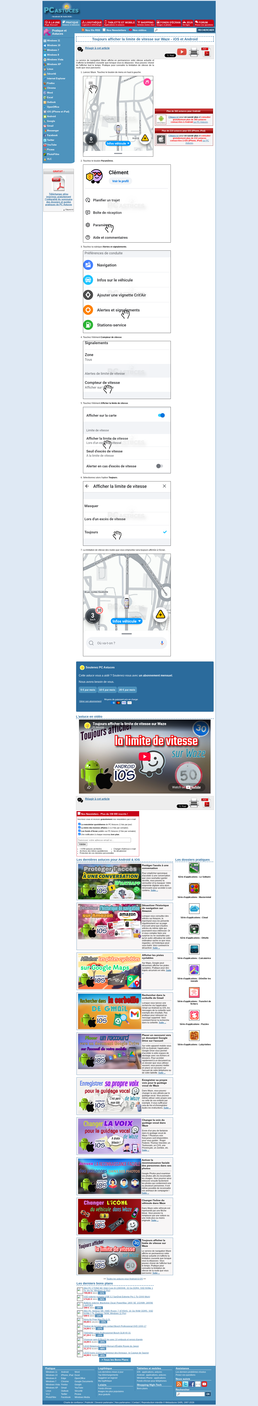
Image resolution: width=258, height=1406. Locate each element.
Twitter (64, 1394)
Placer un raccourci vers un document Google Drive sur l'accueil (156, 1038)
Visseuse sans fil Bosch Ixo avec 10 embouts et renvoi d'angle (113, 1339)
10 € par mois (107, 689)
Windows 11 (51, 1372)
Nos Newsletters (116, 30)
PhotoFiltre (51, 1397)
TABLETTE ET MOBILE (119, 23)
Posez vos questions (185, 1375)
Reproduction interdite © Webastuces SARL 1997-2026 (167, 1402)
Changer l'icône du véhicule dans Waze (154, 1201)
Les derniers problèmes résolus (191, 1372)
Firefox (64, 1384)
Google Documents (84, 1381)
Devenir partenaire (104, 1402)
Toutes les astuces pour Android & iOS (125, 1279)
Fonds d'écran (105, 1388)
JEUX (188, 23)
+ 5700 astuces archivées (91, 849)
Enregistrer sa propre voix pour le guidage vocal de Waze (154, 1083)
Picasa (78, 1394)
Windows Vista (53, 1384)
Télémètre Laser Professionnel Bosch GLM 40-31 (107, 1333)
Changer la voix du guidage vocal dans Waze (154, 1123)
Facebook (66, 1397)
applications (148, 1372)
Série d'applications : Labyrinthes (194, 1044)
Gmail (64, 1388)
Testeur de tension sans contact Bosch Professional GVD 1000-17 (115, 1326)
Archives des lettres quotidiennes (94, 851)
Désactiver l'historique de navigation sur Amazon (155, 908)
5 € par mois (88, 689)
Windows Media (82, 1397)
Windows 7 (51, 1381)
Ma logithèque (105, 1381)
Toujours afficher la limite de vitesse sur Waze (154, 1243)
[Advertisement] (146, 10)
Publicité (89, 1402)
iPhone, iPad (67, 1375)
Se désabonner (120, 851)
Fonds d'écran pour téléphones (152, 1381)
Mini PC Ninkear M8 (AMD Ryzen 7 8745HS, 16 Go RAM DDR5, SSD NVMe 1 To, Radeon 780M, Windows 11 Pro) (118, 1312)
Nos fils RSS (92, 30)
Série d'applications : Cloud (194, 917)
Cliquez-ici (69, 209)
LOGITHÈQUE (92, 23)
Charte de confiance (73, 1402)
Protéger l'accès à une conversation (155, 867)
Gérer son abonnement (90, 701)
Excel (77, 1375)
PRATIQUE (71, 23)
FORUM (204, 23)
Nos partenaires (122, 1402)
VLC (48, 1394)
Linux (48, 1391)
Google (78, 1384)
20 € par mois (127, 689)
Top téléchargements (108, 1375)
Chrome (65, 1381)
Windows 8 (51, 1378)
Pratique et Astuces (59, 32)
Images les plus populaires (111, 1391)
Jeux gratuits (104, 1394)
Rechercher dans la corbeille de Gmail (153, 996)
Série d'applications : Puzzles (194, 1024)
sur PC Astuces (200, 122)
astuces (158, 1372)
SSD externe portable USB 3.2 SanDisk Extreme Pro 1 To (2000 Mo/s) (117, 1297)
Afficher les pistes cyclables (153, 956)
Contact (136, 1402)
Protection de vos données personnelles (97, 853)
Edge (63, 1378)
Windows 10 (52, 1375)
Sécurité (78, 1391)
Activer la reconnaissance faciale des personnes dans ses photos (156, 1164)
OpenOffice (80, 1378)
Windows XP (52, 1388)
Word (77, 1372)
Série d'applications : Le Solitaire (194, 877)
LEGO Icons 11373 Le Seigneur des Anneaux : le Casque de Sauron (116, 1353)
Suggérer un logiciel (107, 1378)
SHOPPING (145, 23)
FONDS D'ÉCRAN (168, 23)
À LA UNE (52, 23)
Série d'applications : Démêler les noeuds (194, 979)
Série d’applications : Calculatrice (194, 958)
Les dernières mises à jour (110, 1372)
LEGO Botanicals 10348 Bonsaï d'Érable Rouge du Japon (111, 1346)
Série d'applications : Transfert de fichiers (194, 1002)
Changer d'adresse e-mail (124, 849)
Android (65, 1372)
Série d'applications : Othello (194, 938)
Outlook (64, 1391)
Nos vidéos (139, 30)
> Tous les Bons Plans (115, 1359)
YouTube (79, 1388)
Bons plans (142, 1388)
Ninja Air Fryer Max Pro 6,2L (97, 1319)
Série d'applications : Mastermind (194, 897)
